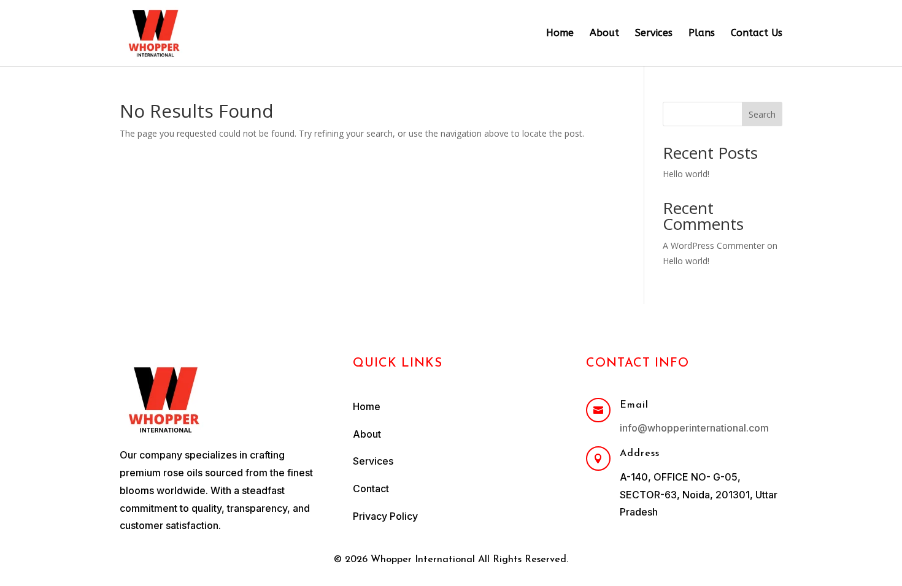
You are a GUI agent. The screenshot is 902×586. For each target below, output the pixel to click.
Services (654, 34)
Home (560, 34)
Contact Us (756, 34)
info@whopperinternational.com (694, 428)
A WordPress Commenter (714, 245)
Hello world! (686, 174)
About (604, 34)
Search (762, 114)
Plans (701, 34)
